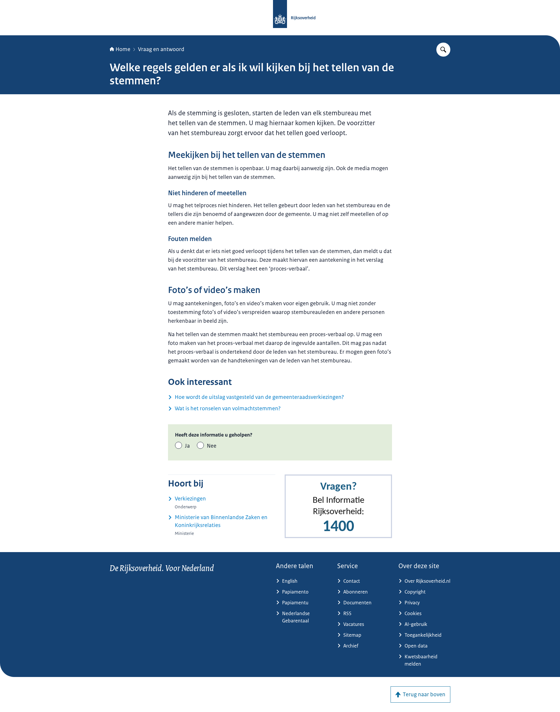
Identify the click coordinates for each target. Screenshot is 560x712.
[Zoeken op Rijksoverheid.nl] (443, 50)
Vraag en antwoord (161, 49)
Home (123, 49)
